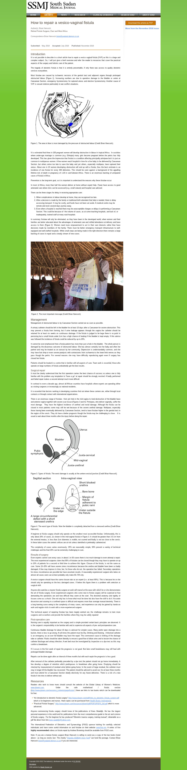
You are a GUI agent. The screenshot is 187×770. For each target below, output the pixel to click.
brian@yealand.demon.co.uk (67, 36)
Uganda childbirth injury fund (78, 738)
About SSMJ (148, 15)
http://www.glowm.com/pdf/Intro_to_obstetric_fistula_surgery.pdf (93, 698)
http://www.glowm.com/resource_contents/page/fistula (52, 690)
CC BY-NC (76, 761)
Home (33, 15)
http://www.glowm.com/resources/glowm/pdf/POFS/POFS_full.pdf (81, 704)
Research (80, 15)
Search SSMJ (127, 15)
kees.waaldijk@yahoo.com (59, 720)
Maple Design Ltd (46, 767)
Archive (48, 15)
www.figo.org (101, 727)
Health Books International (100, 701)
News (64, 15)
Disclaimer (32, 764)
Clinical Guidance (103, 15)
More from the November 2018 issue (142, 28)
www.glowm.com (37, 687)
